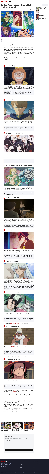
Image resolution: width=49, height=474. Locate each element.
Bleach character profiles (14, 323)
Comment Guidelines (45, 472)
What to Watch (22, 468)
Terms (37, 472)
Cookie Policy (40, 472)
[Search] (47, 1)
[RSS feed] (5, 466)
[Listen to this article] (1, 41)
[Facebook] (1, 466)
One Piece (14, 391)
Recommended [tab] (39, 4)
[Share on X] (1, 45)
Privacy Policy (33, 472)
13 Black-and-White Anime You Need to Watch (39, 463)
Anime (21, 467)
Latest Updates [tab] (45, 4)
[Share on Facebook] (1, 43)
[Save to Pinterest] (1, 47)
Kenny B (3, 9)
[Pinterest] (3, 466)
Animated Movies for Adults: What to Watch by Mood (40, 465)
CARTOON (4, 461)
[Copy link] (1, 49)
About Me (21, 464)
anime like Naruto (16, 356)
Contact (21, 463)
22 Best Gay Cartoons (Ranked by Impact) (38, 468)
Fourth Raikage (11, 346)
